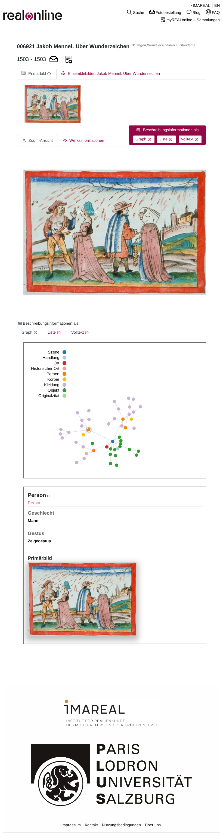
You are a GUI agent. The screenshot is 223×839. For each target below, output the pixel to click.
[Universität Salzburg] (111, 774)
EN (217, 5)
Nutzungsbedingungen (121, 825)
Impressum (71, 825)
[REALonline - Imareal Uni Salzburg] (37, 12)
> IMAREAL (200, 5)
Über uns (153, 825)
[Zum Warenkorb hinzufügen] (53, 60)
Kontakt (91, 825)
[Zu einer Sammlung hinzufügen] (68, 60)
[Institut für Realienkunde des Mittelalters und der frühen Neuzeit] (111, 713)
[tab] (37, 73)
